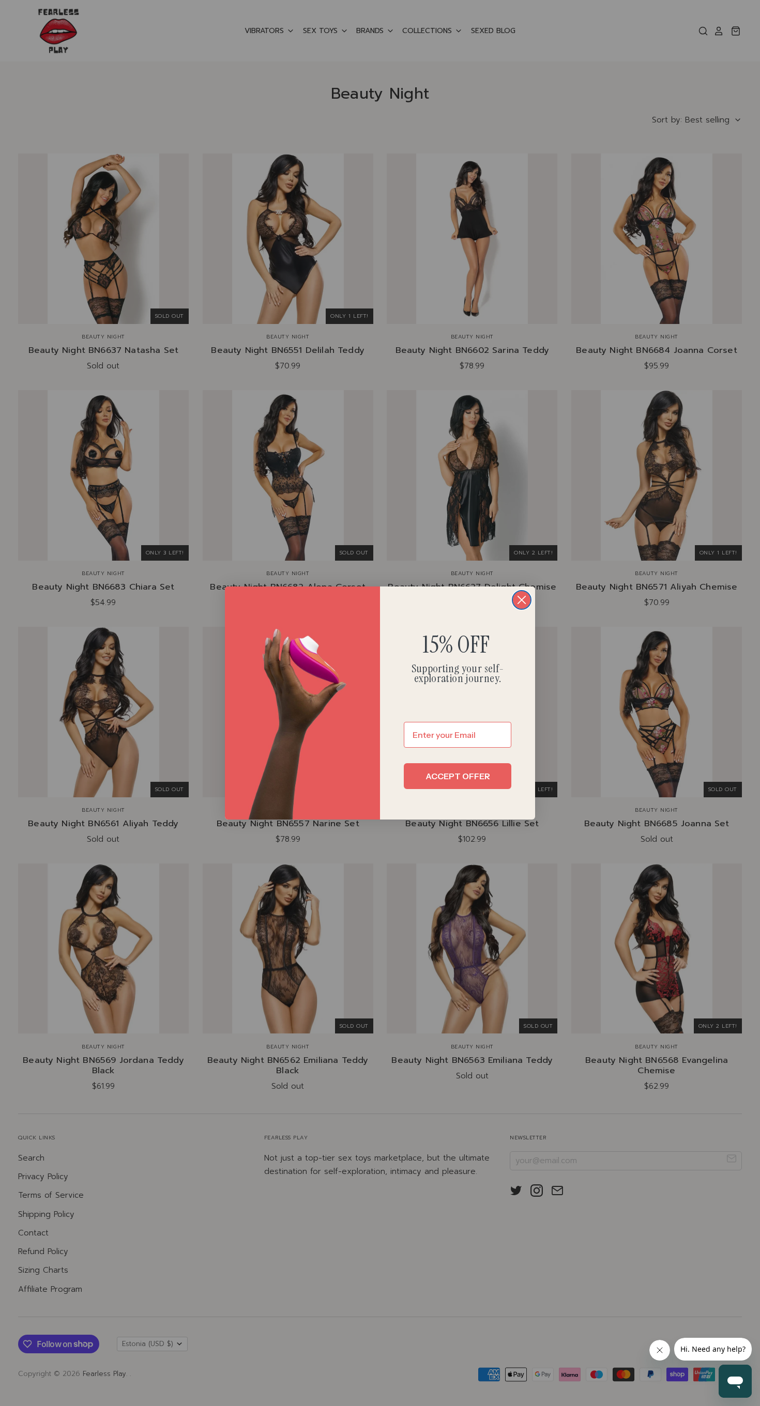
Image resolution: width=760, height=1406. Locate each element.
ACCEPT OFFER (457, 776)
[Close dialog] (521, 600)
